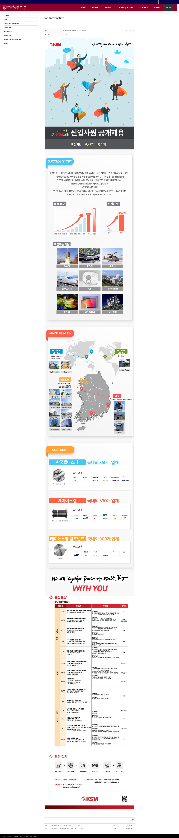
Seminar (6, 15)
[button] (65, 35)
